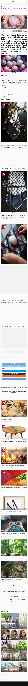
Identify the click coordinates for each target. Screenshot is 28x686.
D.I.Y (6, 414)
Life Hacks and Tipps (13, 414)
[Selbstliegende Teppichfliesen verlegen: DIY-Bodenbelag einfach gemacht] (14, 478)
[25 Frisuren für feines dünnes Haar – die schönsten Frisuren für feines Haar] (14, 679)
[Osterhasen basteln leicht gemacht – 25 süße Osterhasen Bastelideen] (14, 666)
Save (26, 31)
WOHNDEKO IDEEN (5, 462)
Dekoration (3, 461)
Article (3, 414)
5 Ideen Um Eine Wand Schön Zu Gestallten (11, 511)
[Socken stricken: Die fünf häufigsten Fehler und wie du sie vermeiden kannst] (14, 523)
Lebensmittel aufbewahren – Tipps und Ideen (11, 579)
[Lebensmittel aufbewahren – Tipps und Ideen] (14, 569)
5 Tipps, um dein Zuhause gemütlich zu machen (12, 465)
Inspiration (11, 461)
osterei (8, 357)
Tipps (2, 415)
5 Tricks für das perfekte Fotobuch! (9, 609)
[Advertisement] (14, 159)
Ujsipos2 (4, 421)
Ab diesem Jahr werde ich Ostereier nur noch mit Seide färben (14, 387)
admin (3, 589)
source (14, 72)
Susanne (5, 672)
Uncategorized (7, 415)
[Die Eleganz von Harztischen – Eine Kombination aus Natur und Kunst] (14, 432)
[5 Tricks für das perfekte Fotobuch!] (14, 599)
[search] (26, 1)
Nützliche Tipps (21, 414)
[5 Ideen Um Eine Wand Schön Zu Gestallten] (14, 501)
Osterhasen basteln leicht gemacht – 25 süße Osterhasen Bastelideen (12, 670)
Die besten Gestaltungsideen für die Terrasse (11, 557)
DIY (2, 357)
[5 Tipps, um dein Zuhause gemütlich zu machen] (14, 455)
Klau (3, 445)
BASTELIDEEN (4, 530)
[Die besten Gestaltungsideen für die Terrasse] (14, 547)
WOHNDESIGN (12, 462)
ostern (11, 357)
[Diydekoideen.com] (14, 1)
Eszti (3, 11)
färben (5, 357)
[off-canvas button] (2, 1)
